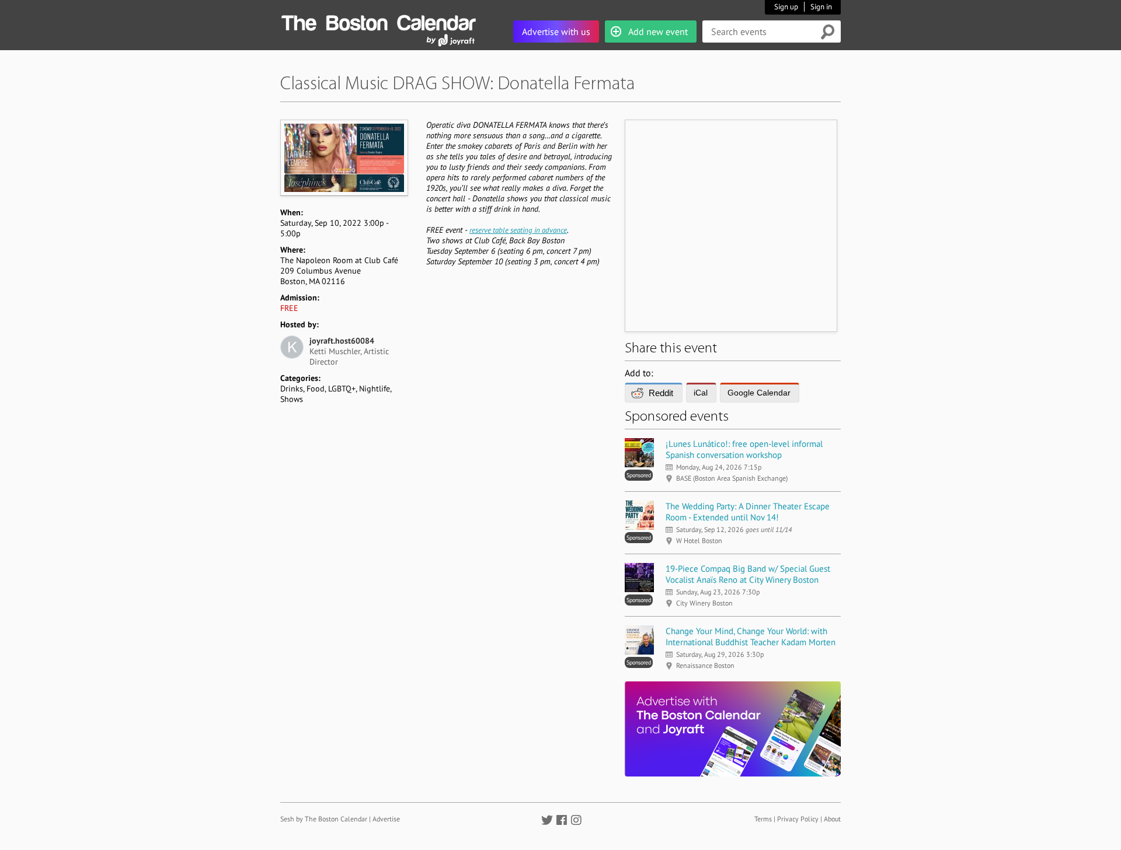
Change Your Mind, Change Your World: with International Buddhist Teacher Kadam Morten (750, 636)
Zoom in (343, 157)
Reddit (661, 393)
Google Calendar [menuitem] (759, 392)
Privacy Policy (798, 818)
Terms (763, 818)
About (832, 818)
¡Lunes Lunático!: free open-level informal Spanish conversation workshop (744, 449)
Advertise (386, 818)
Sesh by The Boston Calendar (323, 818)
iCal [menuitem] (701, 392)
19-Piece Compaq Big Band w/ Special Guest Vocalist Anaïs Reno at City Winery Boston (748, 574)
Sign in (821, 7)
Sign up (786, 7)
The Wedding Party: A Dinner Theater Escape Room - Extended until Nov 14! (748, 512)
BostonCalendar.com (378, 21)
